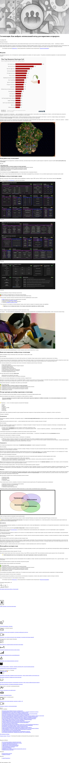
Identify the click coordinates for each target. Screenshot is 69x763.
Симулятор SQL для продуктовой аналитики (10, 744)
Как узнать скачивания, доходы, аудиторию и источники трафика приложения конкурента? (19, 718)
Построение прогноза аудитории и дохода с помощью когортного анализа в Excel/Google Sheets (19, 713)
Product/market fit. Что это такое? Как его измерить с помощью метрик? (15, 712)
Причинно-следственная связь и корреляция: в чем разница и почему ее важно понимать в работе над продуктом (23, 715)
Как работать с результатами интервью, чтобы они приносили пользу (15, 726)
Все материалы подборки (4, 734)
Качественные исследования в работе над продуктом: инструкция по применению (17, 725)
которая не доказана (13, 300)
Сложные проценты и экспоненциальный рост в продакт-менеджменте (15, 722)
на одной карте (11, 180)
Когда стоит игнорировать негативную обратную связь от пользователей (15, 714)
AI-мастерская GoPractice (6, 747)
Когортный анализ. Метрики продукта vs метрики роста (12, 710)
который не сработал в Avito (11, 302)
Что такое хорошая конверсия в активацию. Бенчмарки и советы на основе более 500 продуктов (20, 716)
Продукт (8, 735)
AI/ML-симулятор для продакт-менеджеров (10, 745)
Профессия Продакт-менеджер (7, 749)
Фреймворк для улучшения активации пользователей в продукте (14, 748)
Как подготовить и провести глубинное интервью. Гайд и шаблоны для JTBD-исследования (19, 717)
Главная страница (3, 735)
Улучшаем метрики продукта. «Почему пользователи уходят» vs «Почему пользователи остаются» (20, 711)
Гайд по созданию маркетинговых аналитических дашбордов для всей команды (17, 727)
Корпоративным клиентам (7, 753)
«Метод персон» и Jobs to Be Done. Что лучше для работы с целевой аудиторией (17, 719)
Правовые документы (6, 754)
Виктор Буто (14, 48)
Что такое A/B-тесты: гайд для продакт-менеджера (11, 730)
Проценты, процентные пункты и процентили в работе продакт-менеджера (16, 721)
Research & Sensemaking (44, 48)
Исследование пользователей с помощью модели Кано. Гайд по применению (16, 732)
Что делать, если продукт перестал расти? (10, 723)
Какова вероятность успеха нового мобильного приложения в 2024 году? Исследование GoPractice (20, 728)
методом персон (14, 529)
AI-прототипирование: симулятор (8, 746)
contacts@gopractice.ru (6, 758)
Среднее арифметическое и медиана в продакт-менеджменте (13, 720)
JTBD (3, 299)
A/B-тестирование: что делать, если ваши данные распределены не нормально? (16, 729)
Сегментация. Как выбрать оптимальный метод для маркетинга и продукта (16, 731)
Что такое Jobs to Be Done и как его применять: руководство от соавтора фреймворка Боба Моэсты (20, 724)
